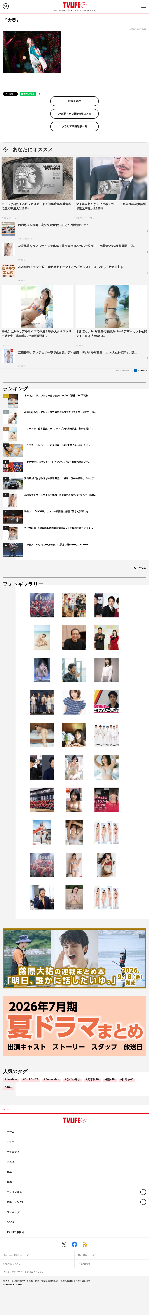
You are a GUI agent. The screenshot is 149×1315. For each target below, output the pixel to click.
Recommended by (125, 370)
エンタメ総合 (14, 1192)
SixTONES (31, 1079)
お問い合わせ (84, 1263)
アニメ (10, 1161)
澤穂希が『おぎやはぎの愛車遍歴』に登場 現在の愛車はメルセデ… (60, 478)
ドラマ (10, 1141)
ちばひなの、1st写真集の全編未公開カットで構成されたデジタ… (58, 528)
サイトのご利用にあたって (16, 1255)
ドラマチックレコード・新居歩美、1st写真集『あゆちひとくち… (58, 445)
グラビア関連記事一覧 (74, 126)
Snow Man (52, 1079)
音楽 (9, 1172)
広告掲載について (11, 1263)
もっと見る (139, 567)
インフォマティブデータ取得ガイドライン (23, 1272)
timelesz (11, 1079)
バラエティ (13, 1151)
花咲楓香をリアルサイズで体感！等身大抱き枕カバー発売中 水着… (60, 495)
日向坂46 (127, 1079)
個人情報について (86, 1255)
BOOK (10, 1222)
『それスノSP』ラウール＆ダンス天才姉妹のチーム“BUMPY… (57, 544)
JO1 (9, 1086)
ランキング (13, 1212)
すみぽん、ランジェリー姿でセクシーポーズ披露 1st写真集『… (58, 395)
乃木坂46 (93, 1079)
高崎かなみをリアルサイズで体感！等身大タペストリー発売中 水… (60, 412)
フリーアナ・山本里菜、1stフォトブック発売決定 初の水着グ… (58, 428)
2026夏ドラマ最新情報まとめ (74, 113)
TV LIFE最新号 (15, 1232)
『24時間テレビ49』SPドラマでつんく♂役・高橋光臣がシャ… (57, 461)
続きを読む (74, 101)
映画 (9, 1182)
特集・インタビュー (18, 1202)
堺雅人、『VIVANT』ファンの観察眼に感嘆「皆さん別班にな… (57, 511)
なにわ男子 (73, 1079)
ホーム (6, 1109)
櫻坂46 (110, 1079)
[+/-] (143, 1192)
